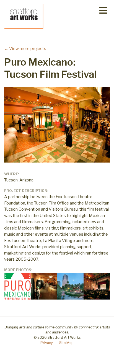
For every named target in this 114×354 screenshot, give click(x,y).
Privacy (46, 343)
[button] (103, 10)
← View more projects (25, 48)
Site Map (66, 343)
